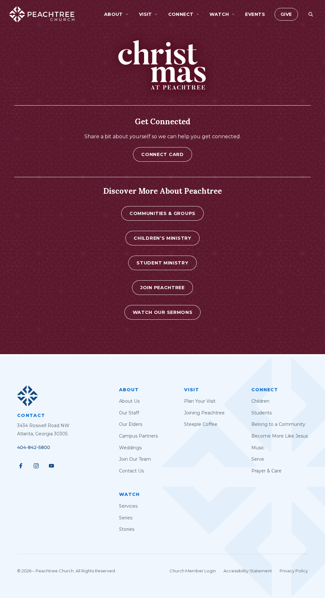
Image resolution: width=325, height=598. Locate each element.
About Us (129, 401)
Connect (264, 390)
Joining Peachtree (204, 413)
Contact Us (131, 471)
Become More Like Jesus (279, 436)
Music (257, 448)
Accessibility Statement (247, 570)
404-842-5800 (33, 447)
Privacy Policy (294, 570)
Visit (191, 390)
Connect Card (162, 154)
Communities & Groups (162, 213)
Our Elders (130, 424)
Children (260, 401)
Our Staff (129, 413)
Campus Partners (138, 436)
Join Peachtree (162, 287)
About (129, 390)
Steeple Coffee (200, 424)
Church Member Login (192, 570)
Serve (257, 459)
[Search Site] (311, 14)
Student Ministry (162, 263)
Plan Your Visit (200, 401)
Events (255, 14)
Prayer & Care (266, 471)
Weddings (130, 448)
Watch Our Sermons (163, 312)
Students (261, 413)
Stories (126, 529)
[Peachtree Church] (41, 14)
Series (125, 518)
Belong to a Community (278, 424)
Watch (129, 494)
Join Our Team (135, 459)
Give (286, 14)
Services (128, 506)
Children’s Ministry (162, 238)
